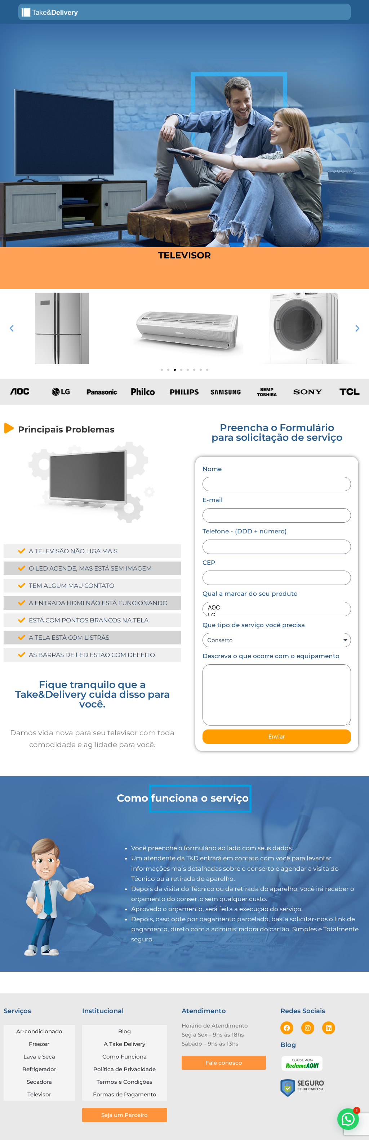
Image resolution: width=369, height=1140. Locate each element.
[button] (11, 328)
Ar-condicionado (39, 1031)
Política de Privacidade (124, 1069)
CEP (209, 562)
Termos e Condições (124, 1081)
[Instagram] (307, 1027)
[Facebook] (286, 1027)
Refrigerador (39, 1069)
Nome (212, 469)
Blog (124, 1031)
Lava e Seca (39, 1056)
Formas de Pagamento (124, 1094)
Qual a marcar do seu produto (250, 593)
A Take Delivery (124, 1044)
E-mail (213, 500)
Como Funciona (124, 1056)
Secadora (39, 1081)
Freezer (39, 1044)
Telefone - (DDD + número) (245, 531)
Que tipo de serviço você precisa (254, 625)
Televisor (39, 1094)
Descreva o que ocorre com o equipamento (271, 656)
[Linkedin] (328, 1027)
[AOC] (275, 607)
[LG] (275, 615)
